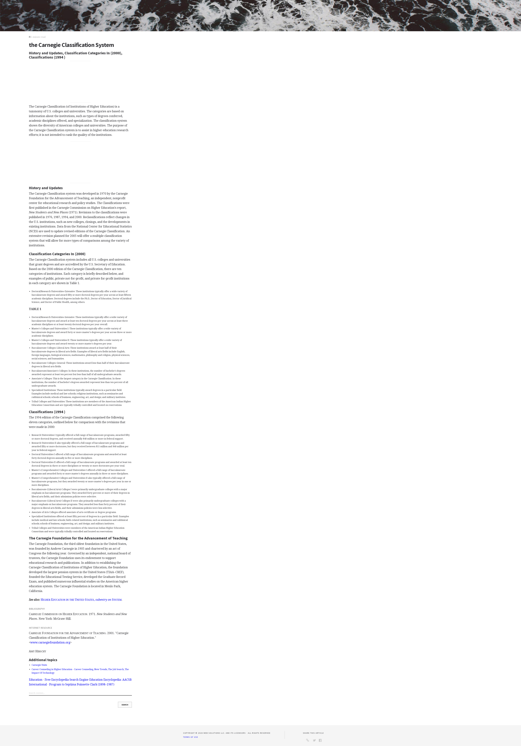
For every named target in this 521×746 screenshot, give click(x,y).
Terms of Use (190, 737)
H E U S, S (81, 599)
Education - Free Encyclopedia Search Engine (58, 679)
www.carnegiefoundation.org (50, 642)
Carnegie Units (39, 665)
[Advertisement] (80, 82)
